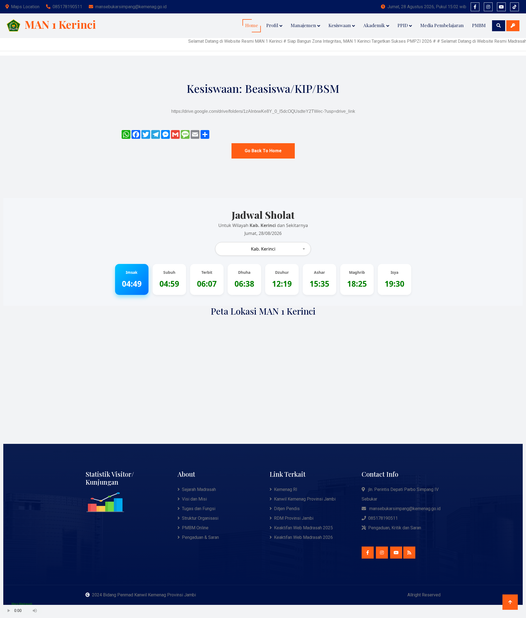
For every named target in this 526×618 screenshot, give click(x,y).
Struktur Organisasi (200, 518)
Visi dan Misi (194, 499)
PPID (403, 25)
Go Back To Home (263, 150)
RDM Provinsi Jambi (293, 518)
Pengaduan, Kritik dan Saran (394, 527)
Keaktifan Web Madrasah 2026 (303, 537)
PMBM (479, 25)
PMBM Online (195, 527)
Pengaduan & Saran (200, 537)
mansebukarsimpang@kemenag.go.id (131, 6)
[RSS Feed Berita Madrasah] (409, 553)
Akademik (374, 25)
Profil (272, 25)
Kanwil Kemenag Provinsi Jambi (305, 499)
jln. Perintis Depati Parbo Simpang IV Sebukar (400, 494)
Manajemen (303, 25)
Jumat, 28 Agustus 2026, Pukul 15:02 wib (426, 6)
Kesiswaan (339, 25)
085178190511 (67, 6)
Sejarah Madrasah (199, 489)
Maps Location (25, 6)
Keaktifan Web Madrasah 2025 (303, 527)
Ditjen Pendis (287, 508)
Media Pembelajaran (442, 25)
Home (251, 25)
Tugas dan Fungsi (198, 508)
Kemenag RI (285, 489)
